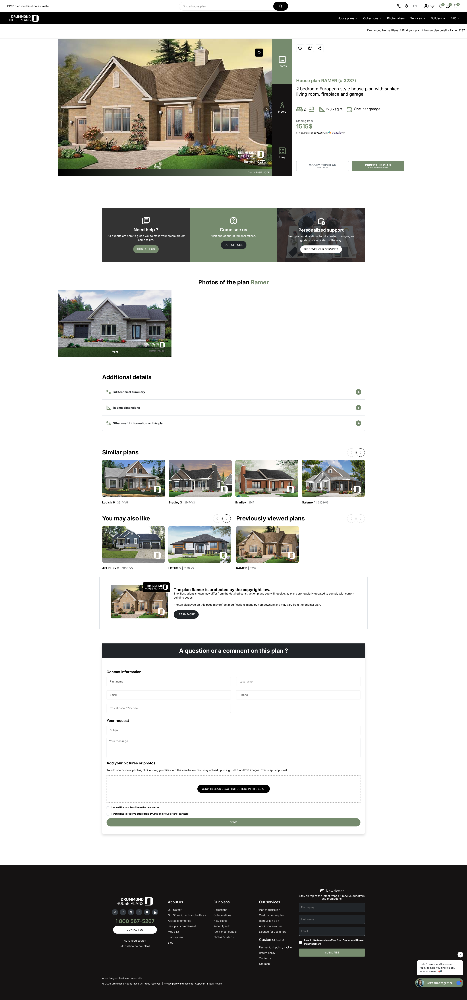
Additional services (271, 926)
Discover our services (321, 249)
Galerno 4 (315, 502)
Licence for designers (272, 931)
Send (233, 822)
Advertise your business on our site (122, 978)
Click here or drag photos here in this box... (233, 788)
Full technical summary (128, 392)
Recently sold (221, 926)
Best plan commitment (182, 926)
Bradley (244, 502)
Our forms (265, 958)
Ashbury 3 (117, 568)
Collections (370, 18)
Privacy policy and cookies (178, 983)
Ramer (246, 568)
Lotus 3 (181, 568)
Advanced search (135, 940)
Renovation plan (269, 920)
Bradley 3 (182, 502)
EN (415, 6)
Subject (115, 730)
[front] (114, 323)
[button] (267, 109)
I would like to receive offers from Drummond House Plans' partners (149, 813)
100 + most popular (225, 931)
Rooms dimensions (126, 407)
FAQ (453, 18)
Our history (175, 909)
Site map (264, 964)
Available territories (179, 920)
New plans (220, 920)
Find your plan (411, 30)
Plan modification (269, 909)
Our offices (234, 245)
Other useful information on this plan (137, 423)
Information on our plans (135, 946)
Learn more (186, 614)
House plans (346, 18)
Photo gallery (396, 18)
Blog (170, 942)
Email (113, 695)
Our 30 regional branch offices (187, 915)
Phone (244, 695)
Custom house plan (271, 915)
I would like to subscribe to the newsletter (135, 807)
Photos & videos (223, 937)
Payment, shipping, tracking (276, 947)
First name (116, 681)
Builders (436, 18)
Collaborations (222, 915)
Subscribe (332, 952)
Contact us (146, 249)
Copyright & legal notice (208, 983)
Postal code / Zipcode (124, 708)
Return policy (267, 953)
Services (416, 18)
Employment (176, 937)
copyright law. (256, 589)
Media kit (173, 931)
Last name (246, 681)
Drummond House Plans (382, 30)
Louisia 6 (115, 502)
